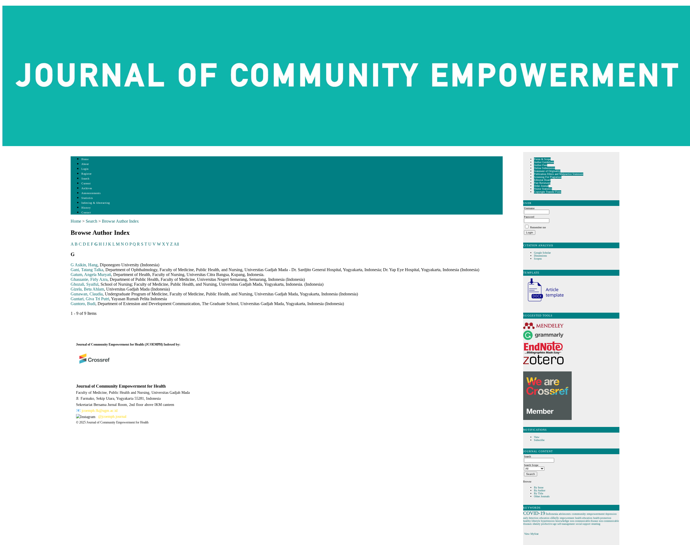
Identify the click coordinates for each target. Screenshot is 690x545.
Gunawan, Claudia (87, 294)
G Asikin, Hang (84, 265)
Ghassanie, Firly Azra (89, 279)
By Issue (538, 487)
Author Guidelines (544, 162)
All (176, 244)
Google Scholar (542, 252)
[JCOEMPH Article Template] (543, 302)
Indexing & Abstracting (95, 202)
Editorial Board (542, 179)
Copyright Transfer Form (547, 191)
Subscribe (539, 440)
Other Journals (542, 496)
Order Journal (541, 185)
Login (85, 168)
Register (86, 173)
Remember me (538, 227)
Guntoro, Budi (83, 303)
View (536, 437)
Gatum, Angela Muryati (91, 274)
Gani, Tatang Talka (87, 269)
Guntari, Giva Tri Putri (90, 298)
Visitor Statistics (543, 188)
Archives (86, 188)
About (85, 164)
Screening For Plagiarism (547, 176)
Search (85, 178)
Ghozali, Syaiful (84, 284)
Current (86, 183)
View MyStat (531, 533)
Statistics (87, 197)
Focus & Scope (542, 159)
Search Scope (531, 465)
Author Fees (540, 165)
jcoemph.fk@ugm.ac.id (100, 411)
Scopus (538, 258)
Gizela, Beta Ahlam (87, 289)
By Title (538, 493)
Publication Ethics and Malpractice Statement (558, 174)
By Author (539, 490)
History (86, 207)
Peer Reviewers (542, 182)
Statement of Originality (547, 171)
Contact (86, 212)
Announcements (91, 193)
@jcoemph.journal (112, 417)
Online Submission (544, 168)
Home (84, 159)
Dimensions (540, 255)
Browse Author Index (120, 221)
